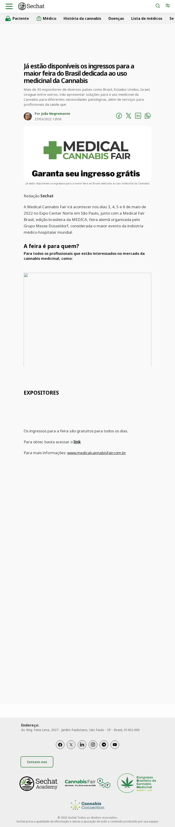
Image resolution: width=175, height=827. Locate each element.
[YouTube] (115, 744)
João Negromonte (55, 113)
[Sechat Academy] (38, 783)
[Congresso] (136, 783)
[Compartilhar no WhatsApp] (147, 116)
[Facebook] (60, 744)
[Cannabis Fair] (87, 783)
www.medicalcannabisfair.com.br (96, 452)
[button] (9, 6)
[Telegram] (104, 744)
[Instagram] (93, 744)
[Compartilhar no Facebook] (119, 116)
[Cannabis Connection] (87, 805)
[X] (71, 744)
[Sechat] (86, 6)
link (77, 441)
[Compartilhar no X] (128, 116)
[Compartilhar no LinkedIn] (138, 116)
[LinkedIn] (82, 744)
